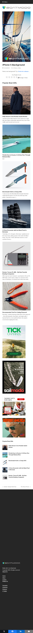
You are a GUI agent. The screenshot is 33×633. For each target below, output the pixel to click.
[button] (4, 2)
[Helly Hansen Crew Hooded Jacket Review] (16, 100)
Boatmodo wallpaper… (24, 71)
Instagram (5, 587)
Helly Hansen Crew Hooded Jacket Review (14, 116)
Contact (4, 579)
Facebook (4, 585)
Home (4, 576)
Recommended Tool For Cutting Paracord (14, 312)
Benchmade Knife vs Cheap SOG (12, 191)
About (3, 577)
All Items (15, 68)
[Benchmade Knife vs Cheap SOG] (16, 175)
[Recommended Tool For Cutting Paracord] (16, 296)
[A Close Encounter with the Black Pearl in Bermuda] (16, 213)
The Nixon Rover (25, 487)
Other (19, 68)
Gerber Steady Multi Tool (9, 487)
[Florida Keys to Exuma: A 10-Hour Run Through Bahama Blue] (16, 138)
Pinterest (4, 589)
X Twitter (4, 591)
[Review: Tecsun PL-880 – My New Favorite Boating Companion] (16, 255)
